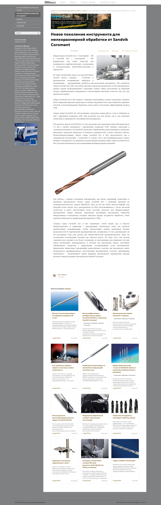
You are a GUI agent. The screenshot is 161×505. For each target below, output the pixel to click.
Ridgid (24, 103)
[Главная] (50, 2)
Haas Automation (27, 71)
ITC (23, 80)
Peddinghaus (19, 101)
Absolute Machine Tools (23, 52)
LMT (21, 50)
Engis (33, 63)
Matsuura (18, 90)
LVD (23, 88)
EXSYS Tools (26, 65)
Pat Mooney (24, 99)
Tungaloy (35, 50)
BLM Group (23, 59)
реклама (23, 42)
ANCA (26, 54)
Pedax (31, 99)
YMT (35, 120)
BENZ (24, 56)
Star (28, 107)
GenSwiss (18, 69)
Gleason (17, 71)
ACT (16, 54)
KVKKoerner (19, 86)
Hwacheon (23, 78)
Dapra (34, 48)
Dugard (17, 63)
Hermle (28, 75)
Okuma (17, 99)
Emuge (27, 63)
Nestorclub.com (141, 502)
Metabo (17, 92)
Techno (31, 111)
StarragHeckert (20, 109)
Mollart (21, 97)
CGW (23, 48)
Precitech (28, 101)
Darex (28, 61)
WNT (37, 118)
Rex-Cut (18, 103)
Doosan (37, 61)
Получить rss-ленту (108, 2)
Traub (17, 116)
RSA (32, 103)
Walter (23, 118)
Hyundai (18, 80)
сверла (85, 11)
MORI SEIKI (28, 97)
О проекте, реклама (88, 2)
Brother (30, 59)
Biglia (17, 59)
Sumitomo (18, 111)
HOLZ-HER (35, 75)
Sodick (17, 107)
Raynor (34, 101)
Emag (23, 63)
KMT (27, 82)
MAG (27, 88)
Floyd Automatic (20, 67)
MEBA (29, 90)
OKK (38, 97)
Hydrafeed (31, 78)
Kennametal (34, 80)
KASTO (27, 80)
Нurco (22, 122)
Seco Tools (27, 50)
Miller (24, 94)
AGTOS (20, 54)
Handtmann (19, 73)
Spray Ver (23, 107)
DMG (32, 61)
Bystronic (37, 59)
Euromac (18, 65)
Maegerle (18, 48)
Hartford (22, 75)
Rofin (28, 103)
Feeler (17, 42)
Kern (16, 82)
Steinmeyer (30, 109)
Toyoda (35, 113)
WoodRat (18, 120)
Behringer (18, 56)
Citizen (28, 48)
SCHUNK (26, 105)
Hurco (17, 78)
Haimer (37, 71)
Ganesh (29, 67)
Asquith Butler (34, 54)
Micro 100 (18, 94)
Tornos (29, 113)
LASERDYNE (28, 86)
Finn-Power (35, 65)
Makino (32, 88)
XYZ (23, 120)
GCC (34, 67)
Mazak (24, 90)
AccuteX (35, 52)
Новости (73, 2)
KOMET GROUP (30, 84)
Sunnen (25, 111)
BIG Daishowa (31, 56)
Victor (34, 116)
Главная (62, 2)
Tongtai (23, 113)
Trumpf (22, 116)
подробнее (56, 338)
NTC (34, 97)
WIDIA (33, 118)
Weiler (28, 118)
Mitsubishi (30, 94)
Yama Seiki (29, 120)
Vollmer (17, 118)
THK (35, 111)
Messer (34, 90)
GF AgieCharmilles (28, 69)
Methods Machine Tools (29, 92)
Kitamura (22, 82)
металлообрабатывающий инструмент (69, 11)
